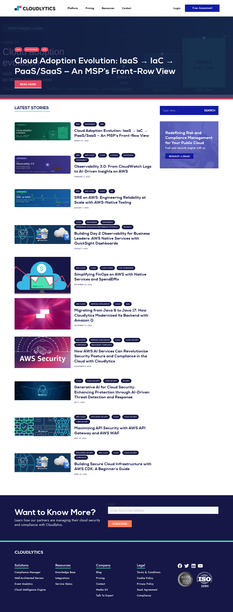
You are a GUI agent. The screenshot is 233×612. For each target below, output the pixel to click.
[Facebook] (180, 565)
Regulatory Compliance (102, 345)
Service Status (63, 584)
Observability (81, 160)
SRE (111, 191)
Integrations (62, 578)
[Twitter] (186, 565)
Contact (126, 8)
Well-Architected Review (29, 578)
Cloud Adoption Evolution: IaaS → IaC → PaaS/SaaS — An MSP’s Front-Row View (111, 133)
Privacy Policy (145, 584)
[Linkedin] (193, 565)
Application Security (99, 417)
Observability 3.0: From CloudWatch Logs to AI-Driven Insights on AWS (112, 169)
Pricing (90, 8)
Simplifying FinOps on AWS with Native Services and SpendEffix (110, 277)
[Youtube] (200, 565)
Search (209, 110)
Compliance (81, 345)
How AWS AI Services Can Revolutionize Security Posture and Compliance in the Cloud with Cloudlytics (111, 356)
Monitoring (31, 49)
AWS (18, 49)
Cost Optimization (126, 268)
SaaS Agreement (147, 590)
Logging (114, 155)
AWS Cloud (89, 155)
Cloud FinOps (107, 268)
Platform (73, 8)
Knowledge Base (65, 572)
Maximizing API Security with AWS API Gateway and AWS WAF (109, 430)
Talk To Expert (104, 595)
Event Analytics (24, 584)
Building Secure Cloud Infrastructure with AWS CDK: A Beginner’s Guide (112, 466)
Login (176, 8)
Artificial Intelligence (100, 304)
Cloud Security (132, 340)
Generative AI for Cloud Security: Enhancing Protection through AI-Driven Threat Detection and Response (111, 392)
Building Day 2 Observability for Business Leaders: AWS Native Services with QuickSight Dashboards (112, 238)
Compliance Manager (28, 572)
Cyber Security (111, 381)
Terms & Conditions (148, 572)
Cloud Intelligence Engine (30, 590)
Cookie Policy (145, 578)
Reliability (128, 227)
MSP (44, 49)
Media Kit (102, 590)
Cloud (102, 155)
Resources (108, 8)
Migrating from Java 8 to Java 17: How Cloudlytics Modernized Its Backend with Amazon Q (111, 315)
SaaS (128, 304)
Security (126, 381)
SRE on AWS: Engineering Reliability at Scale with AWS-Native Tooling (110, 200)
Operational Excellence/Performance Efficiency (97, 227)
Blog (99, 572)
